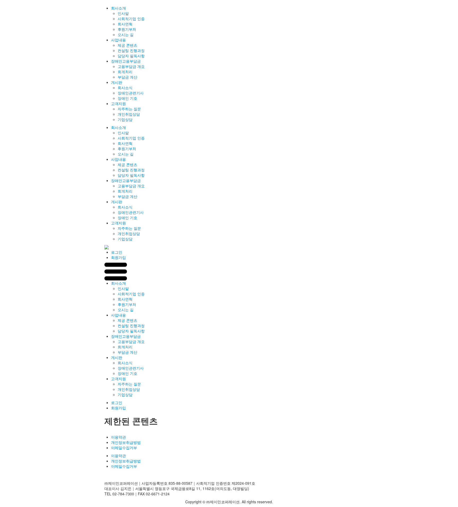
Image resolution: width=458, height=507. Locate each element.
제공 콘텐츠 (127, 45)
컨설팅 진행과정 (131, 50)
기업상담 (125, 119)
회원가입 (118, 257)
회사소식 (125, 87)
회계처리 (125, 71)
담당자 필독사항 (131, 55)
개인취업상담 (129, 114)
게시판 (116, 82)
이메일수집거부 (124, 447)
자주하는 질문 (129, 108)
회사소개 (118, 8)
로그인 (116, 252)
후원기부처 (127, 29)
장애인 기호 (127, 98)
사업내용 (118, 39)
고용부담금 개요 (131, 66)
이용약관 (118, 437)
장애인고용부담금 (126, 61)
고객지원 (118, 103)
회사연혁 (125, 24)
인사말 (123, 13)
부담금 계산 (127, 77)
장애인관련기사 (131, 93)
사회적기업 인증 (131, 18)
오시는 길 (126, 34)
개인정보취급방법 (126, 442)
